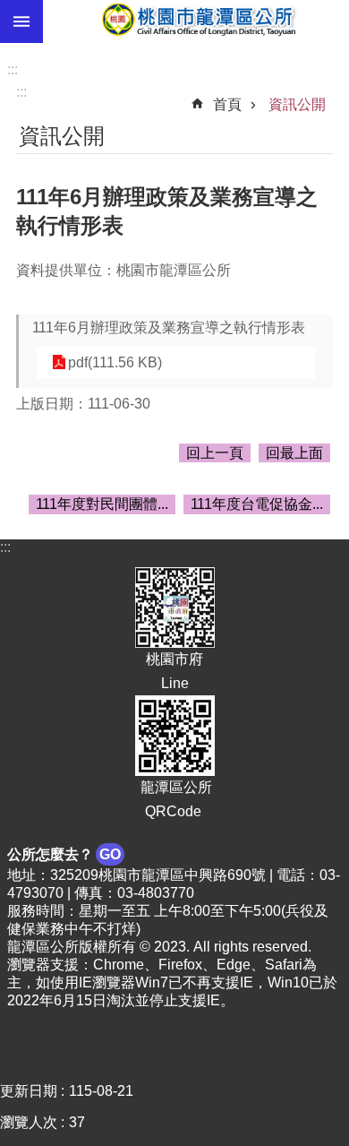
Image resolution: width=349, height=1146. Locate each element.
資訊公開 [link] (297, 104)
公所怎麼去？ (64, 854)
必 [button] (21, 21)
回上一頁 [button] (214, 453)
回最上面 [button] (294, 453)
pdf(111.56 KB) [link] (115, 362)
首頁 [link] (227, 104)
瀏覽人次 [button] (28, 1122)
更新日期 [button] (28, 1091)
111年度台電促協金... (257, 504)
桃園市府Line (174, 670)
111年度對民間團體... (102, 504)
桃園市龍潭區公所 (196, 21)
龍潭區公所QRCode (174, 799)
